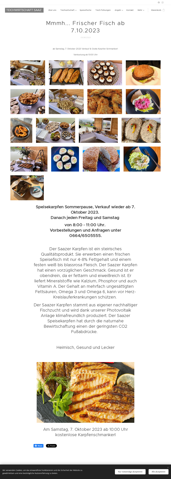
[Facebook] (158, 2)
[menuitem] (53, 10)
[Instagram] (162, 2)
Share (40, 446)
